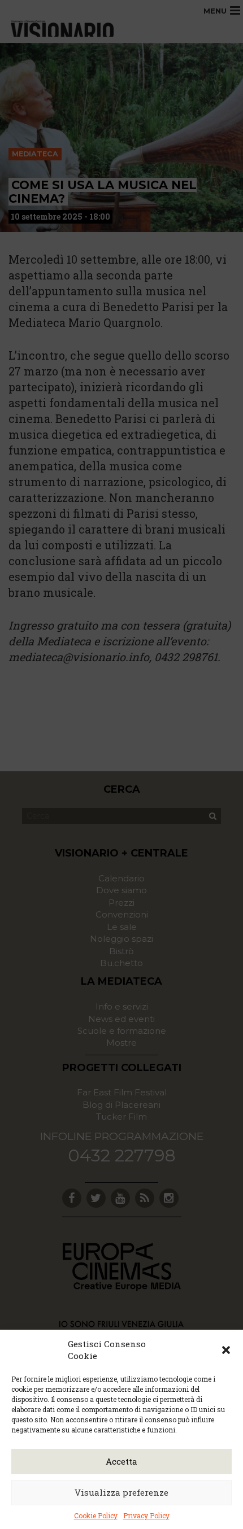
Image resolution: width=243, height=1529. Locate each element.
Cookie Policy (96, 1515)
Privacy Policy (146, 1515)
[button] (226, 1350)
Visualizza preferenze (121, 1492)
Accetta (121, 1461)
